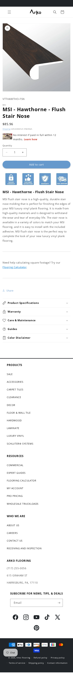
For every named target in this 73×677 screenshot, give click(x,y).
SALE (10, 374)
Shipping (6, 129)
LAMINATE (13, 428)
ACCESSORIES (15, 381)
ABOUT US (13, 525)
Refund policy (40, 657)
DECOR (11, 405)
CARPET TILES (15, 389)
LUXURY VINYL (15, 435)
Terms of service (17, 663)
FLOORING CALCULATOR (21, 480)
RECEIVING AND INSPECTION (24, 548)
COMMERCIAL (15, 465)
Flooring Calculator (14, 267)
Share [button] (10, 290)
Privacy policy (58, 657)
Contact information (57, 663)
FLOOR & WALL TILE (19, 412)
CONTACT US (15, 540)
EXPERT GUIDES (16, 472)
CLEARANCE (14, 397)
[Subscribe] (59, 603)
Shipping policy (36, 663)
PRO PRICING (15, 496)
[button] (9, 12)
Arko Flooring (23, 657)
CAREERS (12, 533)
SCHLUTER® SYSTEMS (20, 443)
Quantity (7, 145)
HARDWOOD (14, 420)
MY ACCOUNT (15, 488)
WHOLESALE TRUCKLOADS (23, 503)
